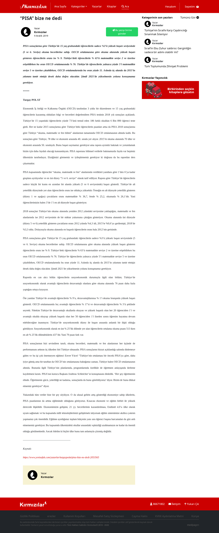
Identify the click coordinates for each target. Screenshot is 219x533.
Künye (195, 516)
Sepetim (190, 6)
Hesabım (170, 6)
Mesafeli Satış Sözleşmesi (108, 516)
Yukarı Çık (192, 504)
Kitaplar (111, 6)
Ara (126, 6)
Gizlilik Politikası (29, 516)
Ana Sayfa (60, 6)
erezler (51, 516)
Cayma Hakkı (139, 516)
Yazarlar (97, 6)
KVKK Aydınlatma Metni (169, 516)
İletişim (176, 504)
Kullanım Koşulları (74, 516)
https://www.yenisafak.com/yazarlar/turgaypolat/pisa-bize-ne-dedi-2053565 (61, 457)
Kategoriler (78, 6)
